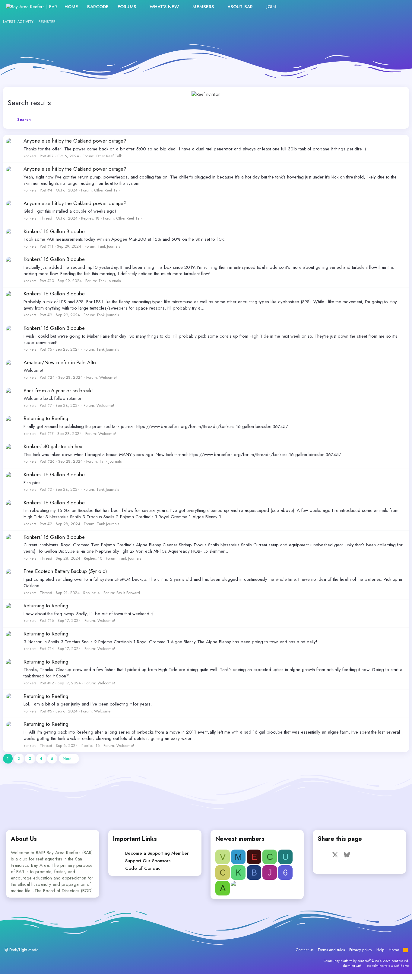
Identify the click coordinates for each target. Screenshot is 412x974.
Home (71, 6)
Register (47, 21)
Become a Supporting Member (157, 853)
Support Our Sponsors (147, 860)
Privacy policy (360, 950)
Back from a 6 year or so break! (58, 390)
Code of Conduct (143, 868)
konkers (30, 156)
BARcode (98, 6)
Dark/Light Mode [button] (23, 950)
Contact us (304, 950)
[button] (141, 7)
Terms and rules (331, 950)
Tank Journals (109, 246)
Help (380, 950)
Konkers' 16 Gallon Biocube (54, 231)
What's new (164, 6)
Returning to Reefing (46, 418)
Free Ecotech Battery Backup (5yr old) (65, 571)
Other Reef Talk (109, 156)
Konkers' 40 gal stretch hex (53, 446)
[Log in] (373, 7)
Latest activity (18, 21)
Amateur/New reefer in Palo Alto (60, 362)
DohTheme (401, 965)
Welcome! (108, 377)
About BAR (240, 6)
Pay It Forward (128, 593)
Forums (127, 6)
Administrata (381, 965)
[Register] (386, 7)
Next (67, 758)
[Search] (399, 7)
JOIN (271, 6)
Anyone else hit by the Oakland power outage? (75, 140)
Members (203, 6)
